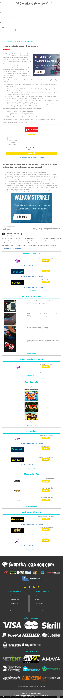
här (49, 695)
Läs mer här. (54, 696)
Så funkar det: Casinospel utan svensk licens (37, 327)
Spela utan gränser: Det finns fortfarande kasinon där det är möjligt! (43, 340)
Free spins (11, 17)
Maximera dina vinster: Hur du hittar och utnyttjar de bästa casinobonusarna (41, 301)
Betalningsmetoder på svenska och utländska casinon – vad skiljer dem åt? (42, 314)
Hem (3, 41)
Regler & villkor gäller (38, 157)
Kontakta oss (39, 603)
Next (31, 422)
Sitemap (38, 599)
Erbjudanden (9, 41)
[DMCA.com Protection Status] (35, 578)
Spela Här (31, 153)
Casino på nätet (14, 595)
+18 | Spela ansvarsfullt (25, 157)
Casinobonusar (14, 610)
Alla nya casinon (31, 290)
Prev (31, 386)
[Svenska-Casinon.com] (31, 3)
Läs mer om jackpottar (31, 506)
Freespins (12, 607)
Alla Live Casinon (31, 468)
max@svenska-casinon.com (14, 248)
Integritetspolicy (36, 693)
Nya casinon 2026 (14, 603)
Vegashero (24, 54)
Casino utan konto (14, 599)
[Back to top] (59, 694)
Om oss (38, 607)
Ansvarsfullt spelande (41, 610)
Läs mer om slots (31, 425)
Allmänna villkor (26, 693)
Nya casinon (50, 3)
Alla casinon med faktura (31, 549)
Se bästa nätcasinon (32, 375)
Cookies (38, 595)
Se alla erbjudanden (32, 353)
